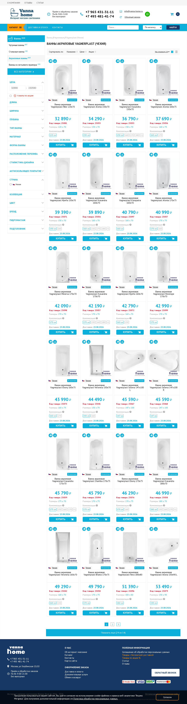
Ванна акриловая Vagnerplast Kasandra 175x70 (62, 481)
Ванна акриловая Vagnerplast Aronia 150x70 (96, 105)
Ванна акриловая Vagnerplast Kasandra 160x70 (96, 200)
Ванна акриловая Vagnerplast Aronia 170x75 (163, 199)
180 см (153, 509)
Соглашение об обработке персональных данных (146, 652)
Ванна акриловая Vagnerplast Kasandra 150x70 (130, 107)
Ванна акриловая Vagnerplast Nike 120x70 (63, 105)
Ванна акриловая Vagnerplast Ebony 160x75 (63, 386)
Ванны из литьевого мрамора (24, 64)
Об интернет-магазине (76, 652)
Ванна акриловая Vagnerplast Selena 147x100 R (163, 387)
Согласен (167, 697)
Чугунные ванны (18, 45)
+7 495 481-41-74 (100, 16)
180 (137, 135)
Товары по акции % (131, 657)
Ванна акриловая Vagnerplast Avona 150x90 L (163, 573)
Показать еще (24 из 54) (113, 632)
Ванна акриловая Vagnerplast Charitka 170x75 (96, 480)
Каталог (68, 655)
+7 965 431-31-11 (100, 12)
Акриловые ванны (20, 58)
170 (132, 135)
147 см (120, 416)
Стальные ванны (18, 51)
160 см (153, 135)
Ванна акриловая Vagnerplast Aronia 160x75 (163, 105)
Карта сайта (71, 660)
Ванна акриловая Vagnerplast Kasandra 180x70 (163, 481)
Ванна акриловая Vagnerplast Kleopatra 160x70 (130, 200)
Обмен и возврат (73, 677)
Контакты (57, 27)
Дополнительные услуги (76, 674)
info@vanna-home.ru (133, 11)
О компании (13, 2)
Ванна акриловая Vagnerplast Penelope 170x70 (163, 294)
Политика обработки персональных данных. (95, 698)
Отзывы (28, 2)
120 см (53, 135)
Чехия (18, 184)
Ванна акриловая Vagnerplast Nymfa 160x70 (130, 292)
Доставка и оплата (38, 27)
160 (126, 135)
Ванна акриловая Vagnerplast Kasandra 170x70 (96, 294)
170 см (153, 228)
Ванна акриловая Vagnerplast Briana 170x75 (96, 573)
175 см (53, 509)
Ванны (19, 38)
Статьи (40, 2)
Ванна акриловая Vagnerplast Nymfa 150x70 (63, 199)
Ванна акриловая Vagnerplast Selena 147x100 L (130, 387)
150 (93, 228)
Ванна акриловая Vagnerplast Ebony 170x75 (130, 480)
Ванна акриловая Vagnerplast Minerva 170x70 (62, 292)
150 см (86, 135)
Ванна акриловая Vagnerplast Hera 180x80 (130, 573)
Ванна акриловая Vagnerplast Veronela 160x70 (63, 573)
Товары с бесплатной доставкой (138, 655)
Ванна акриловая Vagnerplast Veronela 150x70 (96, 386)
